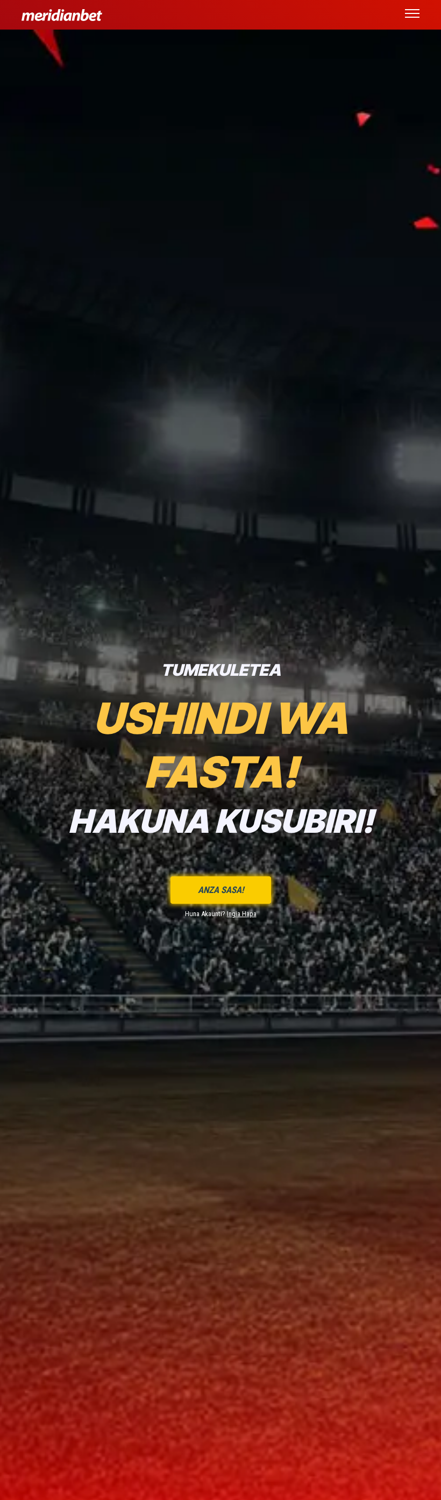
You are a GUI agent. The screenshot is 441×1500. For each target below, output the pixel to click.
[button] (412, 15)
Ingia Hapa (242, 914)
